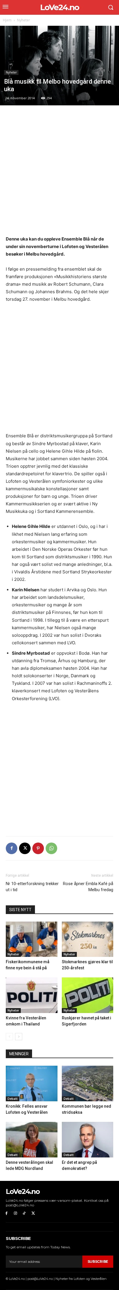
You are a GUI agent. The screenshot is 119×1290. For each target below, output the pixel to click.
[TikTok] (24, 1213)
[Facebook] (11, 848)
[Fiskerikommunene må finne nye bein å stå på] (31, 939)
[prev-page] (9, 1036)
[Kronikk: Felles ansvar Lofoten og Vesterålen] (31, 1083)
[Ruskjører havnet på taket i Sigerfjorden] (88, 995)
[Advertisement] (59, 173)
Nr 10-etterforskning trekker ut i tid (32, 886)
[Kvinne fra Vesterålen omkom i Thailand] (31, 995)
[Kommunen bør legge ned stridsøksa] (88, 1083)
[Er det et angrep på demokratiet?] (88, 1139)
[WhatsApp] (51, 848)
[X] (25, 848)
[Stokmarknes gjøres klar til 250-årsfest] (88, 939)
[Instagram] (15, 1213)
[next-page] (18, 1036)
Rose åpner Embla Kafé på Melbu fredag (88, 886)
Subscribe (98, 1261)
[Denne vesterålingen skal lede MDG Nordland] (31, 1139)
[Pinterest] (38, 848)
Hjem (7, 20)
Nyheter (23, 20)
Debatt (13, 1099)
